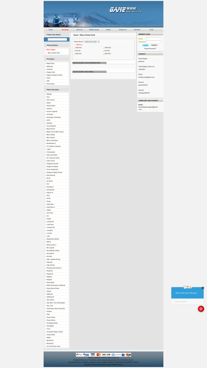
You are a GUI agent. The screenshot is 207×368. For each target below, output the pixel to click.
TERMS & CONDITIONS (116, 362)
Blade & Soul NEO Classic (55, 132)
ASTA (48, 120)
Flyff (48, 81)
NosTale (49, 256)
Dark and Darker (52, 155)
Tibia (48, 314)
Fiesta (49, 201)
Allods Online (51, 106)
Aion (48, 97)
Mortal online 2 (51, 245)
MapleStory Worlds (53, 239)
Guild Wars (50, 204)
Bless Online (51, 137)
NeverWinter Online (53, 250)
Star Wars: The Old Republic (56, 303)
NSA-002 (108, 53)
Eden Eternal (51, 175)
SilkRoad (50, 294)
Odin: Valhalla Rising (53, 259)
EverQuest (50, 187)
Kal (48, 216)
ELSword (50, 181)
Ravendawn (51, 282)
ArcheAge (50, 114)
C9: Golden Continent (54, 146)
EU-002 (107, 50)
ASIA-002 (108, 47)
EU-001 (77, 50)
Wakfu (49, 337)
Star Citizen (50, 300)
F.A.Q (151, 30)
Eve (48, 184)
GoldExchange (94, 30)
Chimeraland (51, 152)
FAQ (109, 358)
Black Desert (51, 129)
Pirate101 (50, 271)
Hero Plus (50, 213)
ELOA (48, 178)
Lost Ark (49, 233)
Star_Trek (50, 306)
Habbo (49, 210)
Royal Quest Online (53, 288)
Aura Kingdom (51, 126)
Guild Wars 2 (51, 207)
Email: (140, 39)
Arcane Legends (52, 111)
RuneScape (50, 84)
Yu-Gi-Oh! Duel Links (53, 346)
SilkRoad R (50, 297)
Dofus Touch (51, 161)
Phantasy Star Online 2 (54, 268)
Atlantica (49, 123)
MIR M (49, 242)
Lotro (48, 236)
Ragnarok (50, 274)
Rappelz (49, 277)
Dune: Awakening (52, 169)
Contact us (122, 30)
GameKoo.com (104, 364)
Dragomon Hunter (52, 164)
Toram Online (51, 317)
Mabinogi (50, 66)
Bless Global (51, 135)
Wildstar (49, 94)
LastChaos (50, 224)
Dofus (48, 78)
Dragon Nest (51, 72)
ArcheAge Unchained (54, 117)
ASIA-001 (78, 47)
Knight (49, 219)
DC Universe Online (53, 158)
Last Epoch (50, 222)
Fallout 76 (50, 193)
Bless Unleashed (52, 140)
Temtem (49, 311)
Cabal (49, 149)
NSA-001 (78, 53)
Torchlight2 (50, 326)
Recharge (65, 30)
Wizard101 (50, 340)
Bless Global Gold (54, 53)
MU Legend (50, 248)
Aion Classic (51, 100)
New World (50, 253)
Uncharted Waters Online (55, 332)
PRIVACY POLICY (101, 358)
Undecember (51, 335)
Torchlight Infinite (52, 323)
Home (51, 30)
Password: (142, 42)
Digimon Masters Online (54, 75)
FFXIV (49, 198)
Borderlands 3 (51, 143)
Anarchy (49, 108)
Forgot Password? (150, 48)
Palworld (49, 262)
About (108, 30)
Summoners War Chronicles (56, 308)
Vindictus (50, 69)
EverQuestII (50, 190)
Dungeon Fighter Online (54, 172)
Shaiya (49, 291)
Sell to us (79, 30)
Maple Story (50, 63)
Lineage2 (50, 230)
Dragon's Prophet (52, 166)
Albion (49, 103)
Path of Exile (51, 265)
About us (91, 358)
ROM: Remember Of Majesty (56, 285)
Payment (137, 30)
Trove (48, 329)
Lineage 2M (50, 227)
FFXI (48, 195)
